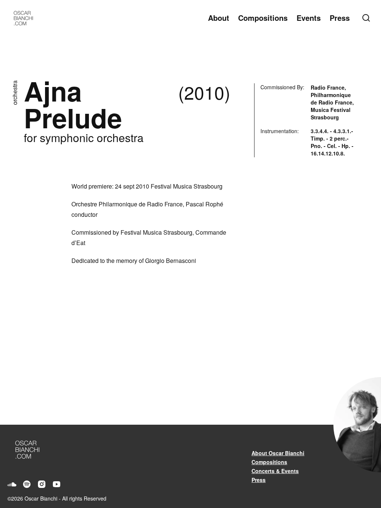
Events (309, 17)
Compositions (263, 17)
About (218, 17)
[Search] (368, 18)
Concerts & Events (275, 471)
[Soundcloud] (11, 484)
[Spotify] (26, 484)
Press (340, 17)
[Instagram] (41, 484)
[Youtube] (56, 484)
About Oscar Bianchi (278, 453)
